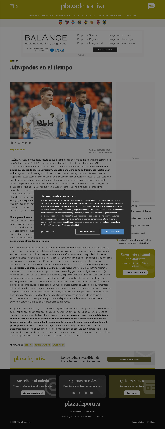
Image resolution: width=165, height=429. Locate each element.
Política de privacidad (70, 225)
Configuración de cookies (51, 225)
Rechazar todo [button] (87, 232)
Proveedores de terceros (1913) (104, 210)
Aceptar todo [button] (113, 232)
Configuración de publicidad (62, 222)
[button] (47, 231)
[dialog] (82, 214)
